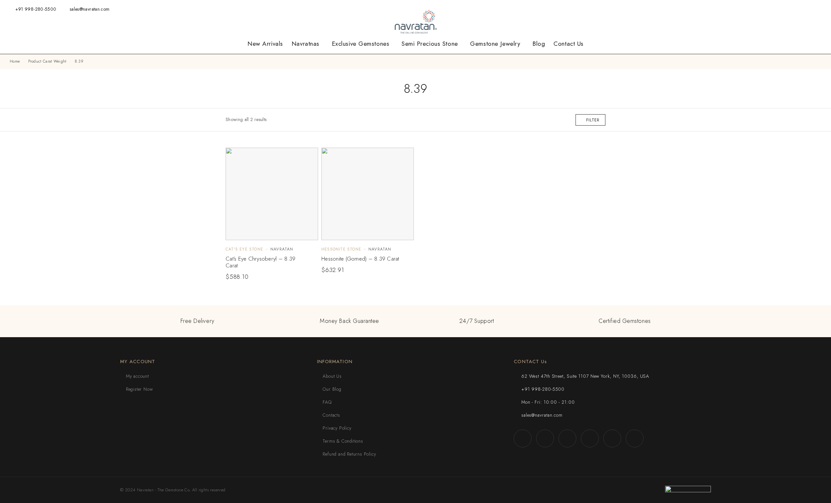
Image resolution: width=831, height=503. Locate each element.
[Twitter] (789, 8)
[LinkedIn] (809, 8)
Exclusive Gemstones (361, 43)
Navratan (281, 249)
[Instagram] (769, 8)
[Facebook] (759, 8)
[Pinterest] (819, 8)
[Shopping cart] (748, 8)
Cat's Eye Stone (244, 249)
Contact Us (568, 43)
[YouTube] (799, 8)
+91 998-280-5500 (35, 9)
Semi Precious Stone (430, 43)
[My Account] (726, 9)
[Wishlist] (737, 8)
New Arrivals (265, 43)
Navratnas (305, 43)
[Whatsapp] (779, 8)
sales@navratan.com (89, 9)
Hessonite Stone (341, 249)
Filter (593, 120)
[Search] (716, 9)
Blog (538, 43)
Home (15, 61)
